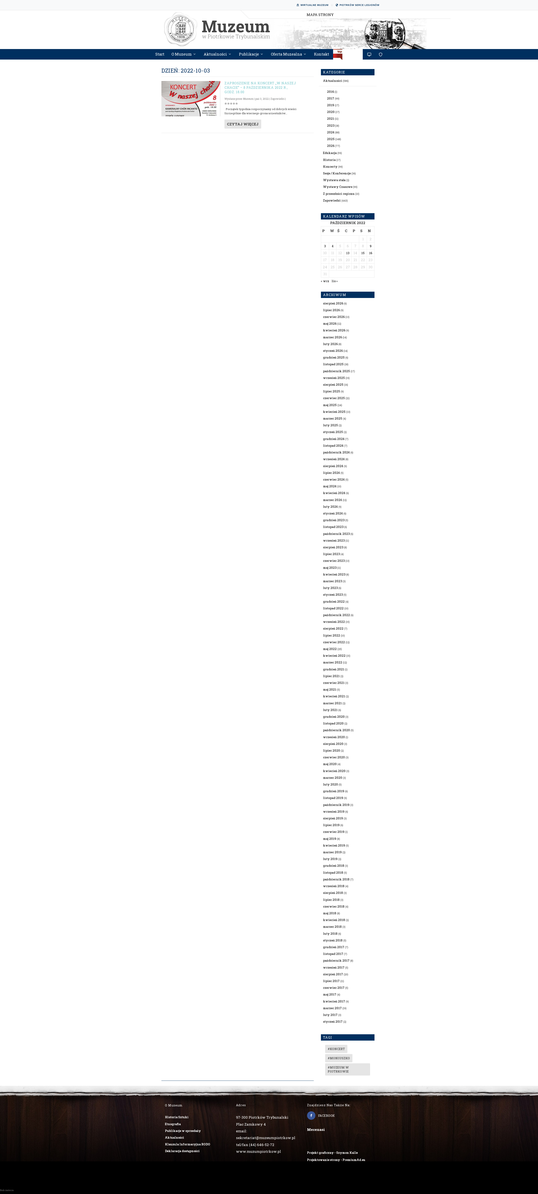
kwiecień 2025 (334, 412)
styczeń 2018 (333, 940)
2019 (330, 105)
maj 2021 (329, 689)
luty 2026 (330, 344)
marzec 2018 (332, 927)
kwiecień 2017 (334, 1001)
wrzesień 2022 (334, 622)
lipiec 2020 (331, 751)
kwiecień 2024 (334, 493)
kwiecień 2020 (334, 771)
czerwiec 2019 (333, 832)
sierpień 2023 (333, 547)
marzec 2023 (332, 581)
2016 (330, 92)
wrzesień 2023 (334, 540)
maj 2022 (330, 649)
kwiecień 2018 (334, 920)
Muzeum (248, 98)
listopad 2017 (333, 954)
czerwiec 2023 (334, 561)
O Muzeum (181, 54)
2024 (330, 132)
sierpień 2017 (333, 974)
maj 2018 (329, 913)
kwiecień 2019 (334, 845)
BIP (348, 56)
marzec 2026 (332, 337)
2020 (331, 112)
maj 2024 (329, 486)
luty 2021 (330, 710)
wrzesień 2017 (333, 967)
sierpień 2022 (333, 628)
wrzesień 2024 (334, 459)
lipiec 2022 (331, 635)
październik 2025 (336, 371)
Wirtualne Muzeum (314, 5)
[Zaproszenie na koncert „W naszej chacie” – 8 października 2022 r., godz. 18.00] (190, 98)
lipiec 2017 (331, 981)
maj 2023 (329, 568)
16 (370, 253)
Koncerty (330, 167)
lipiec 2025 (331, 391)
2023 (330, 126)
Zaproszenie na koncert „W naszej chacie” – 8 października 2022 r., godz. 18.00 (260, 87)
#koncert (336, 1049)
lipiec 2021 (331, 676)
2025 (331, 139)
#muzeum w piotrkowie (338, 1069)
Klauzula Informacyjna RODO (187, 1144)
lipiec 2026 (331, 310)
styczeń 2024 (333, 513)
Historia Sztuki (177, 1117)
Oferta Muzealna (286, 54)
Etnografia (173, 1124)
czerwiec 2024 (334, 479)
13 (347, 253)
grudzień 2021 (333, 669)
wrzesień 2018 (333, 886)
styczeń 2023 (333, 595)
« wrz (325, 281)
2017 (330, 98)
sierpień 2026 (333, 303)
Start (159, 54)
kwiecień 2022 (334, 656)
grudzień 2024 (333, 439)
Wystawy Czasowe (337, 187)
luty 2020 (330, 784)
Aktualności (215, 54)
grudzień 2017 (333, 947)
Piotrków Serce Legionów (359, 5)
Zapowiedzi (277, 98)
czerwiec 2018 (333, 906)
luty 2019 (330, 859)
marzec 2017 (332, 1008)
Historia (329, 160)
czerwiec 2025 (334, 398)
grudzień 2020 (334, 717)
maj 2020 (330, 764)
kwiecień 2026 (334, 330)
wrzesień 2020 (334, 737)
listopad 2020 (333, 723)
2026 (330, 146)
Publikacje (249, 54)
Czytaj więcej (242, 124)
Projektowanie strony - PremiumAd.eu (336, 1160)
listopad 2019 (333, 798)
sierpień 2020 (333, 744)
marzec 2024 (332, 500)
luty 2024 (330, 507)
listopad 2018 (333, 873)
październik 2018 (336, 879)
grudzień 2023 (333, 520)
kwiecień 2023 (334, 574)
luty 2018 (330, 934)
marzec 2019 (332, 852)
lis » (335, 281)
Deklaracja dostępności (182, 1151)
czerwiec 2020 (334, 757)
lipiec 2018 (331, 900)
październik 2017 (336, 961)
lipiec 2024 (331, 473)
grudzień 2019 (333, 791)
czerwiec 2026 (334, 317)
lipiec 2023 (331, 554)
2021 (330, 119)
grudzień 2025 (334, 357)
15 (363, 253)
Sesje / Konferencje (337, 173)
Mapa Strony (320, 14)
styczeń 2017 (333, 1022)
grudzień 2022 (334, 602)
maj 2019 (329, 839)
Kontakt (321, 54)
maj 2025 (330, 405)
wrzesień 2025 (334, 378)
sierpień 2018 (333, 893)
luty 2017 (330, 1015)
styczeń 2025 (333, 432)
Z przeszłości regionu (339, 194)
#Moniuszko (339, 1058)
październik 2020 (336, 730)
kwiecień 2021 (334, 696)
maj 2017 (329, 994)
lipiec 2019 (331, 825)
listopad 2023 (333, 527)
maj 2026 (329, 324)
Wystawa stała (334, 180)
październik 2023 (336, 534)
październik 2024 (336, 452)
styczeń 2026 (333, 351)
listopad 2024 (333, 446)
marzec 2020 (332, 778)
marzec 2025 (332, 418)
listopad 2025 (333, 364)
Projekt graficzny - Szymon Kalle (332, 1153)
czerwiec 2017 (333, 988)
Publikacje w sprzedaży (183, 1131)
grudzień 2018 (333, 866)
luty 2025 (330, 425)
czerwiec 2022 (334, 642)
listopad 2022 (333, 608)
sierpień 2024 (333, 466)
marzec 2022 (332, 662)
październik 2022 (336, 615)
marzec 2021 (332, 703)
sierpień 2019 (333, 818)
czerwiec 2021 (333, 683)
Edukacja (330, 153)
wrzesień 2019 (333, 812)
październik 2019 (336, 805)
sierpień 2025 (333, 385)
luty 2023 (330, 588)
